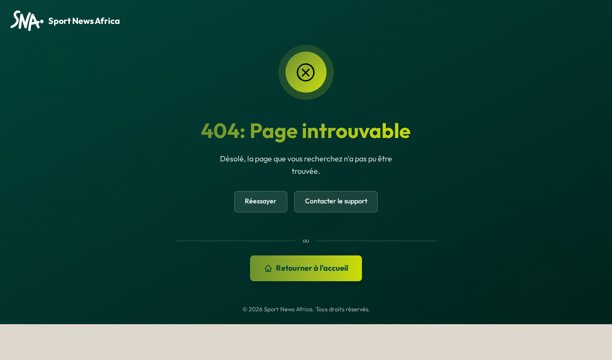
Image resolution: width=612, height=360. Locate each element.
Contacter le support (336, 201)
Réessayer (260, 201)
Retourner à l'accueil (312, 268)
